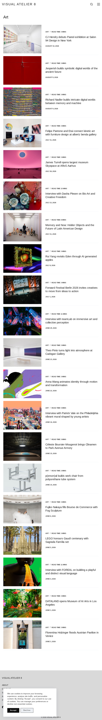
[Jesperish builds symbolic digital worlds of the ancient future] (22, 70)
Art (47, 32)
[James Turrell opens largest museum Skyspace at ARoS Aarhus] (22, 164)
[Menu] (98, 4)
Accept (13, 710)
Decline (26, 710)
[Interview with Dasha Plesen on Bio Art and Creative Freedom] (22, 195)
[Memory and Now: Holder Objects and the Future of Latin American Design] (22, 227)
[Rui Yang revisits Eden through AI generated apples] (22, 258)
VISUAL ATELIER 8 (19, 4)
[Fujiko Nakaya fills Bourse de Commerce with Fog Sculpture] (22, 509)
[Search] (91, 4)
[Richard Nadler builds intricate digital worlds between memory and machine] (22, 101)
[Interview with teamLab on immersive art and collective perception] (22, 321)
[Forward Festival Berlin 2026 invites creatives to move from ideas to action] (22, 290)
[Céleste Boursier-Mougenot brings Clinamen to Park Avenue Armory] (22, 446)
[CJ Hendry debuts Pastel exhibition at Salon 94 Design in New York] (22, 39)
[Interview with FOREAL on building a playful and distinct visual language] (22, 572)
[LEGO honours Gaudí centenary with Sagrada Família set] (22, 540)
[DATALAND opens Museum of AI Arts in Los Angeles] (22, 603)
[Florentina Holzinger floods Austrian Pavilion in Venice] (22, 634)
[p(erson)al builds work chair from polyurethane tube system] (22, 478)
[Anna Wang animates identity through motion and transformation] (22, 383)
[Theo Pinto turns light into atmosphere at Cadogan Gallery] (22, 352)
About (5, 685)
